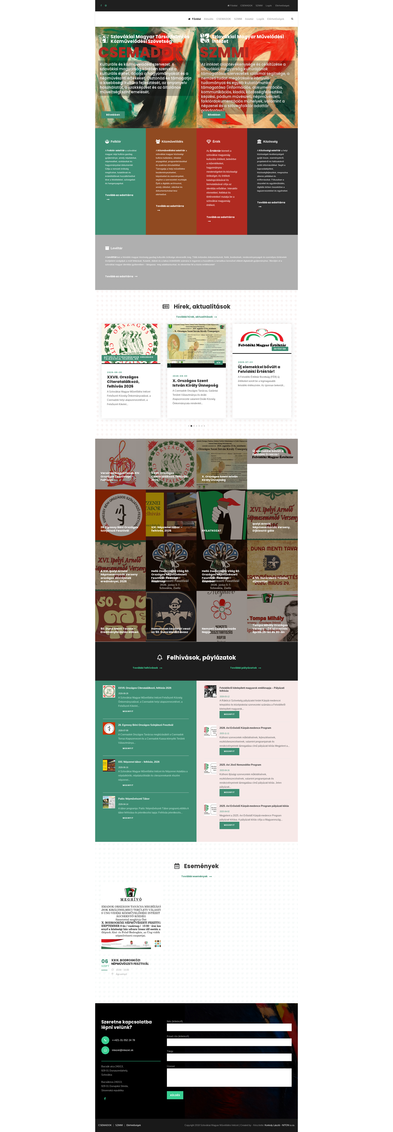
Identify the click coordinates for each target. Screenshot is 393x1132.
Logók (269, 5)
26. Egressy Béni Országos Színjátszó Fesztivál (119, 529)
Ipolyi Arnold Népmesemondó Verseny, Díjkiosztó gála (271, 527)
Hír (137, 359)
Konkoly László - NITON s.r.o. (280, 1125)
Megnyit (128, 711)
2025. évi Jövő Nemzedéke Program (240, 764)
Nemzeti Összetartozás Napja (219, 630)
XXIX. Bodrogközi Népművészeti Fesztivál (130, 962)
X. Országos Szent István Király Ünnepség (195, 383)
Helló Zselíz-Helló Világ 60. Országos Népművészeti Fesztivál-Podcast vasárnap (170, 576)
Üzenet (171, 1066)
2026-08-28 (114, 372)
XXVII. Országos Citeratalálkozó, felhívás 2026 (123, 381)
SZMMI (259, 5)
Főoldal (233, 5)
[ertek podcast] (106, 5)
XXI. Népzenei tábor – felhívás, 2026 (166, 529)
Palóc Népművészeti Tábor (134, 798)
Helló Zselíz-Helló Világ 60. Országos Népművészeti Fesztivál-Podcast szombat (221, 576)
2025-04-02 (225, 811)
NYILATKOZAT (211, 530)
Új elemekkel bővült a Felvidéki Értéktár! (259, 369)
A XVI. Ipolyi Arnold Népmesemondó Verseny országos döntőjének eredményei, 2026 (119, 576)
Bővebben (113, 114)
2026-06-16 (123, 767)
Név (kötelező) (175, 1021)
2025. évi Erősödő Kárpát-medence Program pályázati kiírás (254, 806)
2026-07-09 (123, 730)
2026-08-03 (180, 376)
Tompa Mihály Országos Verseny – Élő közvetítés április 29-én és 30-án (270, 628)
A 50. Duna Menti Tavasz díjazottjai (270, 579)
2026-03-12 (225, 696)
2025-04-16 (225, 770)
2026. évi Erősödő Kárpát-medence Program (245, 728)
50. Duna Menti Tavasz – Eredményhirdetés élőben (119, 630)
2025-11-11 (224, 733)
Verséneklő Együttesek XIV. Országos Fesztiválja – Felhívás (120, 476)
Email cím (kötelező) (178, 1036)
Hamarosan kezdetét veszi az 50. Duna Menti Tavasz (170, 630)
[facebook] (101, 5)
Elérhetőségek (282, 5)
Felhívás (127, 359)
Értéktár (280, 348)
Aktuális (208, 19)
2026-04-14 (123, 804)
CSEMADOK (246, 5)
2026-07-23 (245, 362)
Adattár (249, 19)
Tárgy (170, 1051)
